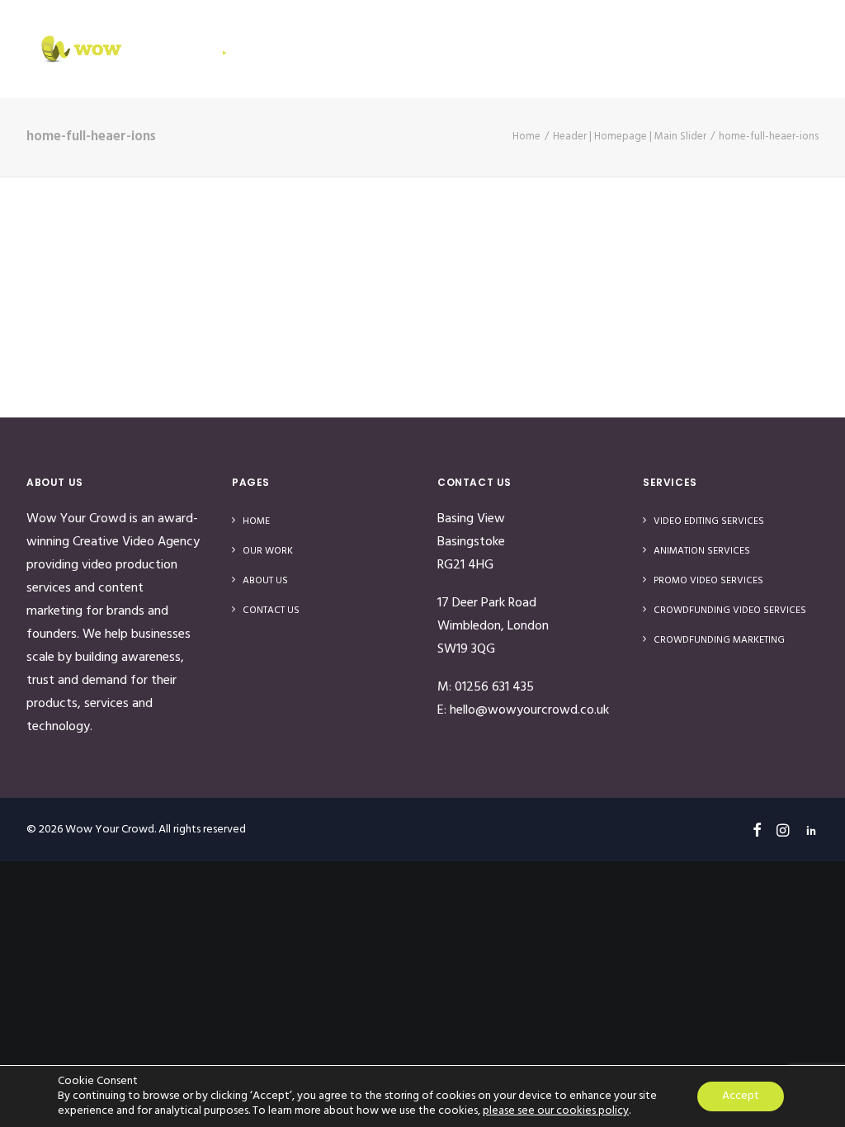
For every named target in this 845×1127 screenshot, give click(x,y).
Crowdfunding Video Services (730, 610)
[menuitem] (306, 49)
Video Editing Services (709, 521)
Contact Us (798, 49)
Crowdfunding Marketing (719, 640)
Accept (740, 1096)
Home (300, 49)
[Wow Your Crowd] (133, 49)
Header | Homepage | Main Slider (629, 136)
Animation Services (702, 551)
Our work (592, 49)
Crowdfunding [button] (472, 49)
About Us (691, 49)
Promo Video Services (708, 581)
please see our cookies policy (556, 1110)
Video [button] (368, 49)
